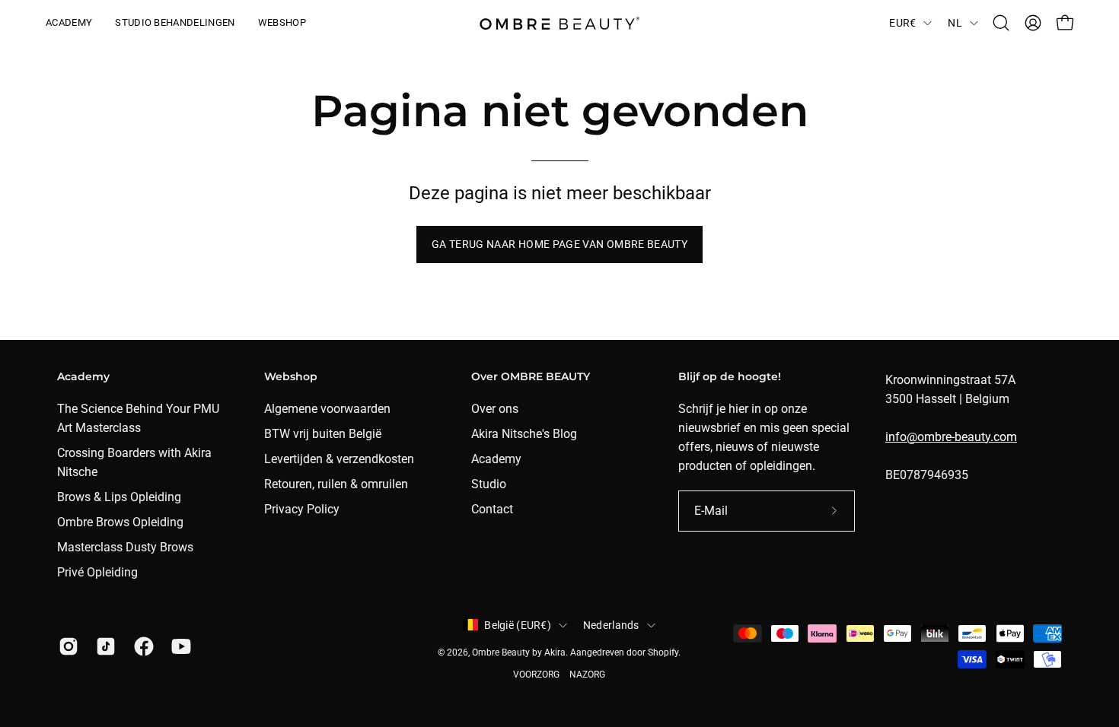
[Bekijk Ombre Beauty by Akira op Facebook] (141, 646)
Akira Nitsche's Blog (524, 434)
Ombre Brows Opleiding (120, 522)
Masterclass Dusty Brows (125, 547)
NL (955, 23)
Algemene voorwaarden (327, 409)
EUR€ (902, 23)
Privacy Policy (302, 509)
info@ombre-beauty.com (951, 437)
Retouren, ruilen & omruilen (336, 484)
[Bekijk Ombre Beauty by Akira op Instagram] (66, 646)
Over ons (494, 409)
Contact (492, 509)
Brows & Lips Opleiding (119, 497)
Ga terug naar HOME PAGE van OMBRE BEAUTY (559, 244)
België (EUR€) (517, 625)
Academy (83, 376)
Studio (488, 484)
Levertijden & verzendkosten (339, 459)
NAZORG (587, 674)
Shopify (663, 652)
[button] (1001, 23)
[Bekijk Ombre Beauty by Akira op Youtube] (178, 646)
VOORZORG (536, 674)
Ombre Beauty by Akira (519, 652)
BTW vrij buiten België (322, 434)
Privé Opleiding (97, 572)
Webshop (290, 376)
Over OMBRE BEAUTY (530, 376)
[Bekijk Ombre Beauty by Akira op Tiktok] (103, 646)
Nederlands (611, 625)
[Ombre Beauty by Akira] (559, 23)
